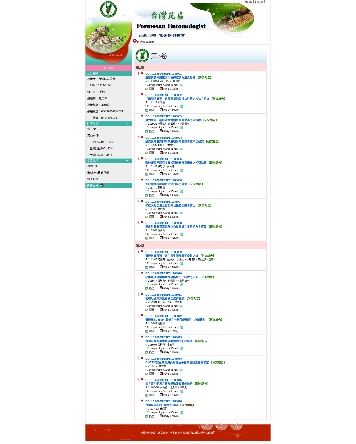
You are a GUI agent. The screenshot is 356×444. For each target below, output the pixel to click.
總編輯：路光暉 (97, 98)
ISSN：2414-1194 (99, 85)
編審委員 (93, 185)
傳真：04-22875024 (102, 117)
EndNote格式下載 (98, 172)
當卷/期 (91, 129)
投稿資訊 (92, 160)
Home (249, 1)
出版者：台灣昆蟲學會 (101, 78)
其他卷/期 (93, 135)
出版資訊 (92, 73)
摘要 (152, 88)
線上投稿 (92, 179)
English (259, 1)
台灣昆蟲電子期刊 (99, 154)
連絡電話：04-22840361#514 (105, 111)
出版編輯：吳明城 (98, 104)
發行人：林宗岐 (97, 91)
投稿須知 (92, 166)
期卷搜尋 (92, 123)
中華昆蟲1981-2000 (100, 142)
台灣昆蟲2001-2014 (100, 148)
